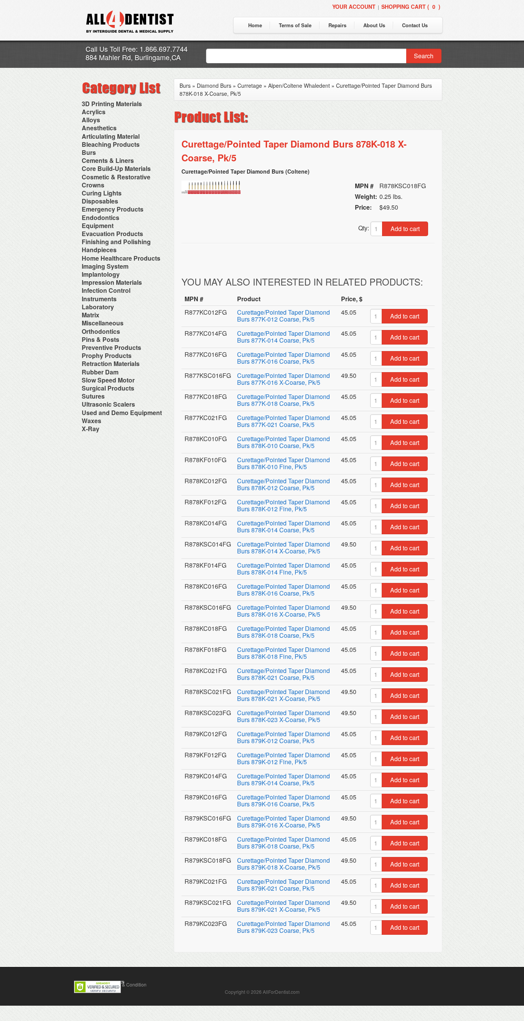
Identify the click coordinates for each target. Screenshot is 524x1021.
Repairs (337, 25)
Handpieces (99, 249)
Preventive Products (111, 347)
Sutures (93, 396)
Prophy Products (107, 355)
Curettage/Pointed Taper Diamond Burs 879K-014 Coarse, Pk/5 (283, 779)
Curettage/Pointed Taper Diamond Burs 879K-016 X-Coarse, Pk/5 (283, 821)
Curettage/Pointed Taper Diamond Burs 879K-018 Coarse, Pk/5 (283, 842)
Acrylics (93, 111)
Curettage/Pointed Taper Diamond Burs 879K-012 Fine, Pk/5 (283, 758)
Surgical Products (108, 388)
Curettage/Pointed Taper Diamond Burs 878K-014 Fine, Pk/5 (283, 568)
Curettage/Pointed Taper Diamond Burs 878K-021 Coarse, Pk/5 (283, 674)
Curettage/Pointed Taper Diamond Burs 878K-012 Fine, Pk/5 (283, 505)
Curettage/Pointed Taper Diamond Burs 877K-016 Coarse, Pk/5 (283, 358)
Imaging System (105, 266)
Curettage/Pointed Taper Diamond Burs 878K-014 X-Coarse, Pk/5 (283, 547)
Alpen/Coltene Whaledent (299, 85)
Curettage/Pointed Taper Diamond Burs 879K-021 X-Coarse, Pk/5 (283, 906)
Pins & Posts (100, 339)
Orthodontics (101, 331)
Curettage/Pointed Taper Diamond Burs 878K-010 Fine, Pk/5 (283, 463)
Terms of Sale (295, 25)
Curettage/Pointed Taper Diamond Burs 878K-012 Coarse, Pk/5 (283, 484)
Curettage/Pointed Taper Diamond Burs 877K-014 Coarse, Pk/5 (283, 337)
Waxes (91, 420)
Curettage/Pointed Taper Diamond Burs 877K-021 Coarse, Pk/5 (283, 421)
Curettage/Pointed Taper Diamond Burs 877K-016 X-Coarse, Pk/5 (283, 379)
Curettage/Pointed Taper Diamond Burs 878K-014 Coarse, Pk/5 (283, 526)
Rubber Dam (100, 372)
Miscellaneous (103, 323)
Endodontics (100, 217)
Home (255, 25)
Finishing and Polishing (116, 241)
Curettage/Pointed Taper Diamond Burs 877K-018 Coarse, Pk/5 (283, 400)
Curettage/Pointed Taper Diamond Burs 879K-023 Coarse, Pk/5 (283, 927)
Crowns (93, 185)
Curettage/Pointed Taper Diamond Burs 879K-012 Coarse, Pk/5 (283, 737)
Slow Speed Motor (108, 380)
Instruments (99, 298)
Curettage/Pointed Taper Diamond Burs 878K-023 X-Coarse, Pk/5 (283, 716)
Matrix (90, 314)
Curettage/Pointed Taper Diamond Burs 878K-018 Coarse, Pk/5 (283, 632)
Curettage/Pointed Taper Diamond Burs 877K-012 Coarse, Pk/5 (283, 315)
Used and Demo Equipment (122, 412)
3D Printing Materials (112, 103)
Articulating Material (111, 136)
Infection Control (106, 290)
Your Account (354, 6)
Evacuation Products (112, 233)
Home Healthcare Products (121, 258)
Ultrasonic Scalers (108, 404)
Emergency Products (112, 209)
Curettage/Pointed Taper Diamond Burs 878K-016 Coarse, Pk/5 (283, 589)
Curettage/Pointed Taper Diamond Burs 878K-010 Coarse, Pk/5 (283, 442)
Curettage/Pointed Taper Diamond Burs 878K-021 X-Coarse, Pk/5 (283, 695)
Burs (89, 152)
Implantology (101, 274)
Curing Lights (102, 193)
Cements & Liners (108, 160)
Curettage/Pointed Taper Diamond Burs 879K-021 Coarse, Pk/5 (283, 885)
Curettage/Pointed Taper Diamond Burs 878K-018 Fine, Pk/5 (283, 653)
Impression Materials (112, 282)
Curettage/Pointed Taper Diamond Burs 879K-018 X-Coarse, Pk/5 (283, 864)
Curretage (249, 85)
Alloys (91, 119)
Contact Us (415, 25)
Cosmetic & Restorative (116, 177)
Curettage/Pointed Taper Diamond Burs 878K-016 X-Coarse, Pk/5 (283, 611)
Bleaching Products (111, 144)
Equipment (98, 225)
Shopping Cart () (410, 6)
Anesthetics (99, 127)
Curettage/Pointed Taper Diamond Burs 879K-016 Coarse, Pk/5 (283, 800)
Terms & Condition (127, 984)
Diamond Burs (214, 85)
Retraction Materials (111, 363)
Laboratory (98, 306)
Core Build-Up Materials (116, 168)
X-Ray (90, 428)
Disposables (100, 201)
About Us (374, 25)
